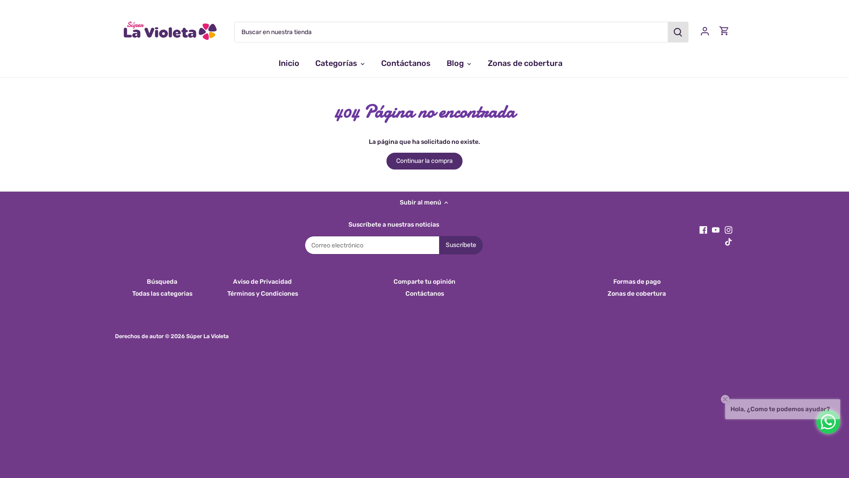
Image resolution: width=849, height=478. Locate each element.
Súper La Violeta (207, 336)
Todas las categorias (162, 293)
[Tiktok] (728, 241)
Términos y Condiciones (262, 293)
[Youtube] (715, 229)
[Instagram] (728, 229)
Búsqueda (162, 281)
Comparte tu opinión (424, 281)
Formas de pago (637, 281)
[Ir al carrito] (724, 31)
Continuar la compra (424, 161)
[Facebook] (703, 229)
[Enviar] (678, 32)
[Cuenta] (705, 31)
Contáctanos (424, 293)
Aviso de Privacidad (262, 281)
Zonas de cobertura (637, 293)
